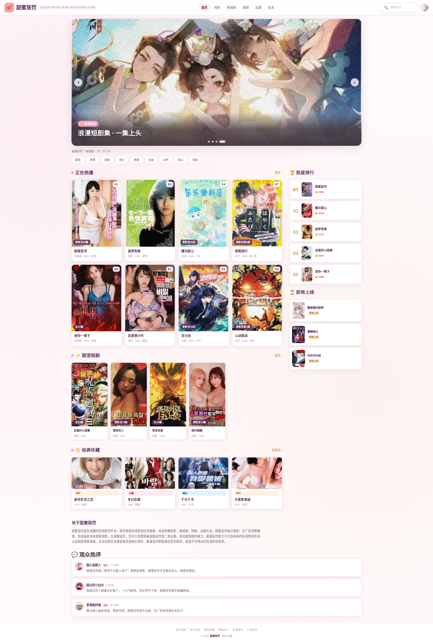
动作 (165, 160)
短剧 (246, 7)
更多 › (278, 173)
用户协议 (195, 629)
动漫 (259, 7)
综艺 (271, 7)
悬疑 (136, 160)
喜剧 (107, 160)
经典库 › (277, 450)
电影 (217, 7)
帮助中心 (223, 629)
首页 (204, 7)
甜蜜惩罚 (77, 151)
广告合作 (252, 629)
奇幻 (121, 160)
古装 (151, 160)
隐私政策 (209, 629)
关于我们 (181, 629)
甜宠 (78, 160)
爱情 (92, 160)
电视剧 (231, 7)
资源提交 (238, 629)
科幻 (180, 160)
